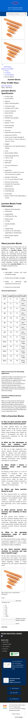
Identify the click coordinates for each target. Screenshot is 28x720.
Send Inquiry (7, 67)
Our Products (6, 646)
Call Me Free (15, 699)
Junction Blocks (9, 75)
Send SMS (15, 692)
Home (7, 71)
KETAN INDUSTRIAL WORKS (15, 8)
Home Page (5, 642)
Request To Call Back (7, 69)
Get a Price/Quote (6, 86)
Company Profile (7, 644)
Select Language (18, 717)
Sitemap (5, 651)
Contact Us (5, 649)
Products (7, 73)
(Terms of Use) (17, 706)
